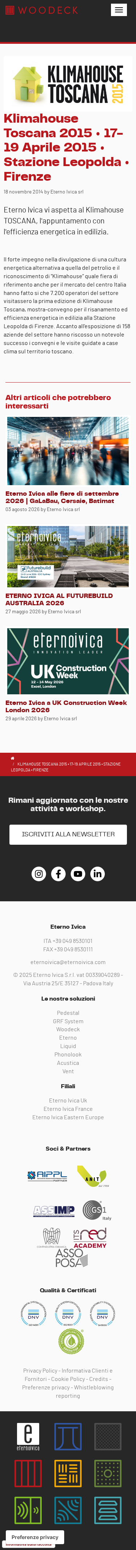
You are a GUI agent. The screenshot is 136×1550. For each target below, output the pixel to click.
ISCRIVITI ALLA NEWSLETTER (68, 834)
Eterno (68, 1038)
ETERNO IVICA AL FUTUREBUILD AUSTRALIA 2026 (59, 600)
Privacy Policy (40, 1371)
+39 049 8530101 (72, 941)
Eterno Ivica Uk (68, 1101)
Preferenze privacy (46, 1387)
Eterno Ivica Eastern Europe (68, 1117)
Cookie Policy (68, 1379)
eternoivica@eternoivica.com (68, 962)
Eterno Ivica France (68, 1109)
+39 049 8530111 (73, 949)
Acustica (68, 1063)
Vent (68, 1071)
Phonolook (68, 1055)
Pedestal (68, 1013)
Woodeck (68, 1029)
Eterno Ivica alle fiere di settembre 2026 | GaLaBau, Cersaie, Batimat (62, 497)
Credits (98, 1379)
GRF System (68, 1021)
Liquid (68, 1046)
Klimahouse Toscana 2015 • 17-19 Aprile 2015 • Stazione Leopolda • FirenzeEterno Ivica (41, 10)
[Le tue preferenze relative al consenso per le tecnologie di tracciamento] (35, 1537)
